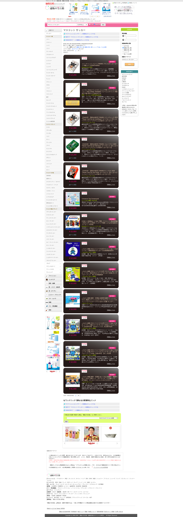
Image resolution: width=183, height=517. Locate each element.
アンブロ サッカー (50, 233)
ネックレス (72, 478)
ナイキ (48, 127)
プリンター (84, 488)
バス (85, 482)
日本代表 (48, 175)
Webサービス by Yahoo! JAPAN (56, 508)
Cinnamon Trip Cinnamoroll (90, 199)
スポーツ (51, 30)
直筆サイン (49, 178)
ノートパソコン (75, 488)
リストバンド (49, 94)
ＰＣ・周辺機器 (53, 306)
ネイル (78, 478)
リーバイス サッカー (51, 251)
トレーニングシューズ (51, 69)
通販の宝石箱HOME (64, 511)
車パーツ (70, 492)
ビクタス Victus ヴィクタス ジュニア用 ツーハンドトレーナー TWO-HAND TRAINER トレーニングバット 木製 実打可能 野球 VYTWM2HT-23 (99, 91)
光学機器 (100, 484)
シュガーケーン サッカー (52, 257)
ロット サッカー (50, 245)
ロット (48, 139)
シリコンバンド (50, 193)
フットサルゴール (50, 112)
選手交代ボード (50, 203)
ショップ (95, 47)
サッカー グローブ (50, 75)
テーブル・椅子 (87, 497)
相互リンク (81, 511)
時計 (66, 478)
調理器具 (68, 497)
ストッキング (49, 51)
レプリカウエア (50, 196)
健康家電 (72, 486)
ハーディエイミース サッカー (53, 227)
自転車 (64, 492)
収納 (60, 482)
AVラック (70, 482)
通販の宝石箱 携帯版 (58, 499)
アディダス (49, 130)
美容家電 (78, 486)
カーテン (93, 482)
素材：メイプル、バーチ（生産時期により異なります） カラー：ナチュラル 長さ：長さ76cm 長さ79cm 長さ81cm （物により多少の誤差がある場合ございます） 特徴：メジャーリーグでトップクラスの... (100, 99)
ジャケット (49, 42)
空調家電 (60, 486)
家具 (56, 482)
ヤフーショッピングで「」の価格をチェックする (80, 34)
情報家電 (84, 486)
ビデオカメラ (93, 484)
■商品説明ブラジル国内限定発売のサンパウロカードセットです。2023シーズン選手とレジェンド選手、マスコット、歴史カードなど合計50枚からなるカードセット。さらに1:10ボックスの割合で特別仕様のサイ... (100, 180)
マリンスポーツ (75, 21)
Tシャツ (48, 78)
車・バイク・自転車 (54, 287)
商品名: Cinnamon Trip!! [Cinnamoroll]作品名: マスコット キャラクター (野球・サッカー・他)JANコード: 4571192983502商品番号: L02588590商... (100, 203)
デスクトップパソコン (64, 488)
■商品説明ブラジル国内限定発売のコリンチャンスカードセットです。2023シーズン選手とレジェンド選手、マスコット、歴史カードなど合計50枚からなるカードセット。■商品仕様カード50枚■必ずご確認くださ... (99, 126)
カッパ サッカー (50, 236)
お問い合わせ (119, 511)
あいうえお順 (102, 47)
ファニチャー (57, 490)
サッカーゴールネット (51, 106)
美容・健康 (52, 283)
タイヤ (75, 492)
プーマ (48, 145)
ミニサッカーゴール (51, 115)
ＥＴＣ (80, 492)
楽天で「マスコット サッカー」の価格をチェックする (82, 37)
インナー (132, 478)
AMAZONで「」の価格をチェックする (77, 40)
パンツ (48, 48)
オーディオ (68, 484)
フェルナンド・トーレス (52, 184)
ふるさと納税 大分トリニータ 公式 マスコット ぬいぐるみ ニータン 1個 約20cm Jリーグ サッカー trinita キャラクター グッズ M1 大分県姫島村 (100, 273)
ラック (64, 482)
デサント (48, 157)
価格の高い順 (88, 47)
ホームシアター (77, 484)
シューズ (48, 66)
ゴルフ (67, 21)
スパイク (48, 63)
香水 (87, 478)
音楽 (50, 310)
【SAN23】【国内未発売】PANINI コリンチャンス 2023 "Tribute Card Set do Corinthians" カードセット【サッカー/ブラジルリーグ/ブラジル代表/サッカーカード (100, 119)
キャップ (48, 100)
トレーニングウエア (51, 57)
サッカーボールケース (51, 199)
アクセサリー (60, 478)
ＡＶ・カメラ (52, 298)
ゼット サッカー (50, 220)
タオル (48, 84)
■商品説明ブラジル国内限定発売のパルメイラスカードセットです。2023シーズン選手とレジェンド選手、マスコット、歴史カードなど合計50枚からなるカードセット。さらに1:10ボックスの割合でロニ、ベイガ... (100, 153)
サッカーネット (50, 109)
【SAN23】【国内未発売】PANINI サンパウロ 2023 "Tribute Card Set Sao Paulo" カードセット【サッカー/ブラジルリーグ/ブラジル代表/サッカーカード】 (99, 172)
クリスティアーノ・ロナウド (53, 181)
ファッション (52, 275)
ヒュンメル (49, 148)
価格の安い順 (80, 47)
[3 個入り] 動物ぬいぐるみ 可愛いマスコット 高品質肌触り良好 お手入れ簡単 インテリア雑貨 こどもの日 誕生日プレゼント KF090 (100, 222)
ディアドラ (49, 151)
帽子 (47, 97)
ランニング (97, 21)
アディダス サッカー (51, 211)
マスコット (49, 91)
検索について (92, 511)
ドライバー (91, 488)
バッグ (48, 87)
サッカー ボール (50, 72)
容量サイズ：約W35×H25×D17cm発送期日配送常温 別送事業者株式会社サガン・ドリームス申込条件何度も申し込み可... (99, 306)
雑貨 (94, 478)
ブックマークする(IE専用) (101, 467)
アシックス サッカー (51, 217)
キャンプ (62, 497)
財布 (90, 478)
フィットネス (89, 21)
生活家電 (54, 486)
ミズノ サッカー (50, 239)
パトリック (49, 163)
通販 (86, 511)
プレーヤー (86, 484)
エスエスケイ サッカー (51, 230)
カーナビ (85, 492)
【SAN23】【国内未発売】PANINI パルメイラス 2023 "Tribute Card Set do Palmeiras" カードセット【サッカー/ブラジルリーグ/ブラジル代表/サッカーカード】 (100, 145)
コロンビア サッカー (51, 260)
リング (118, 478)
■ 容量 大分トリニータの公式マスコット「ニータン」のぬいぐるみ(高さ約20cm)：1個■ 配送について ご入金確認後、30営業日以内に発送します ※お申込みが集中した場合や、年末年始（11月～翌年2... (100, 332)
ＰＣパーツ (99, 488)
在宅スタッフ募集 (109, 511)
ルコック (48, 160)
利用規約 (73, 511)
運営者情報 (100, 511)
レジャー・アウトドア (55, 294)
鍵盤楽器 (58, 495)
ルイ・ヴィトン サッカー (52, 242)
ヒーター (66, 486)
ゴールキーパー (50, 54)
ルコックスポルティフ (51, 154)
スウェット (49, 81)
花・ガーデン (52, 291)
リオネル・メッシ (50, 190)
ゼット (48, 169)
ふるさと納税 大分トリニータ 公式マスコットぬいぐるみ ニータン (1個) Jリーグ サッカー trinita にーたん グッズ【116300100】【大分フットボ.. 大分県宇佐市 (99, 324)
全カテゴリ (75, 49)
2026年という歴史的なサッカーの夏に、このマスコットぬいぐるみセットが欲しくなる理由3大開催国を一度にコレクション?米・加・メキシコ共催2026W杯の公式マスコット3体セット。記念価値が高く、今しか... (99, 230)
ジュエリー (100, 478)
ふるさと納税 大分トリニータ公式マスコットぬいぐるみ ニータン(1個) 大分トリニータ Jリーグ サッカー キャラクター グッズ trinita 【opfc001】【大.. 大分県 (100, 351)
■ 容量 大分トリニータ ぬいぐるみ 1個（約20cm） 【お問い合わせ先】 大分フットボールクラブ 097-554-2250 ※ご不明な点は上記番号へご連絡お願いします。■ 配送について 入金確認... (100, 280)
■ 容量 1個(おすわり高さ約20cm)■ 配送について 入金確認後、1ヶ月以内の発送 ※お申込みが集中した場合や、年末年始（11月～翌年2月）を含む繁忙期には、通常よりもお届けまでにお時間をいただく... (99, 359)
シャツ (48, 45)
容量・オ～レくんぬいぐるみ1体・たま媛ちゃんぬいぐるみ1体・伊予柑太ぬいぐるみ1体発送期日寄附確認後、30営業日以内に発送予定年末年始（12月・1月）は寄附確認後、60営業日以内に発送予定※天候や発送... (100, 386)
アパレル (106, 478)
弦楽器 (53, 495)
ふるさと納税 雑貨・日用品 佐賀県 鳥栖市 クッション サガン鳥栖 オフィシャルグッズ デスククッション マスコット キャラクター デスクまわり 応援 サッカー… (99, 299)
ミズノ (48, 136)
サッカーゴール (50, 103)
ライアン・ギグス (50, 187)
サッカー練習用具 (50, 121)
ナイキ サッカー (50, 214)
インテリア (52, 279)
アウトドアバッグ (77, 497)
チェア (76, 482)
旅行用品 (56, 497)
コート (48, 39)
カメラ (62, 484)
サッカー (82, 21)
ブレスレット (124, 478)
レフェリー (49, 60)
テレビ (57, 484)
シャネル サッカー (50, 248)
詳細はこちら (111, 76)
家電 (50, 302)
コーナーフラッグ (50, 118)
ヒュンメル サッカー (51, 224)
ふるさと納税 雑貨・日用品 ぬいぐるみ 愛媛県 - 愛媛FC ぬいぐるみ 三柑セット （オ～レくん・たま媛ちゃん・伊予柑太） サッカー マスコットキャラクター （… (100, 378)
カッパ (48, 166)
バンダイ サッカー (50, 254)
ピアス (49, 480)
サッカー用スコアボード (52, 206)
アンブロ (48, 133)
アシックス (49, 142)
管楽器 (64, 495)
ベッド (80, 482)
